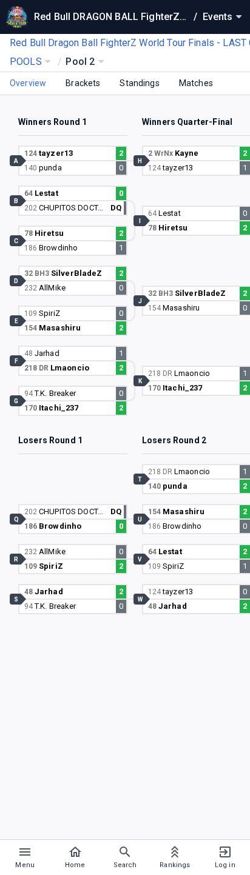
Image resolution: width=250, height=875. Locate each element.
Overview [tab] (28, 83)
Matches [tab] (196, 83)
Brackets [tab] (83, 83)
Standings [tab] (139, 83)
